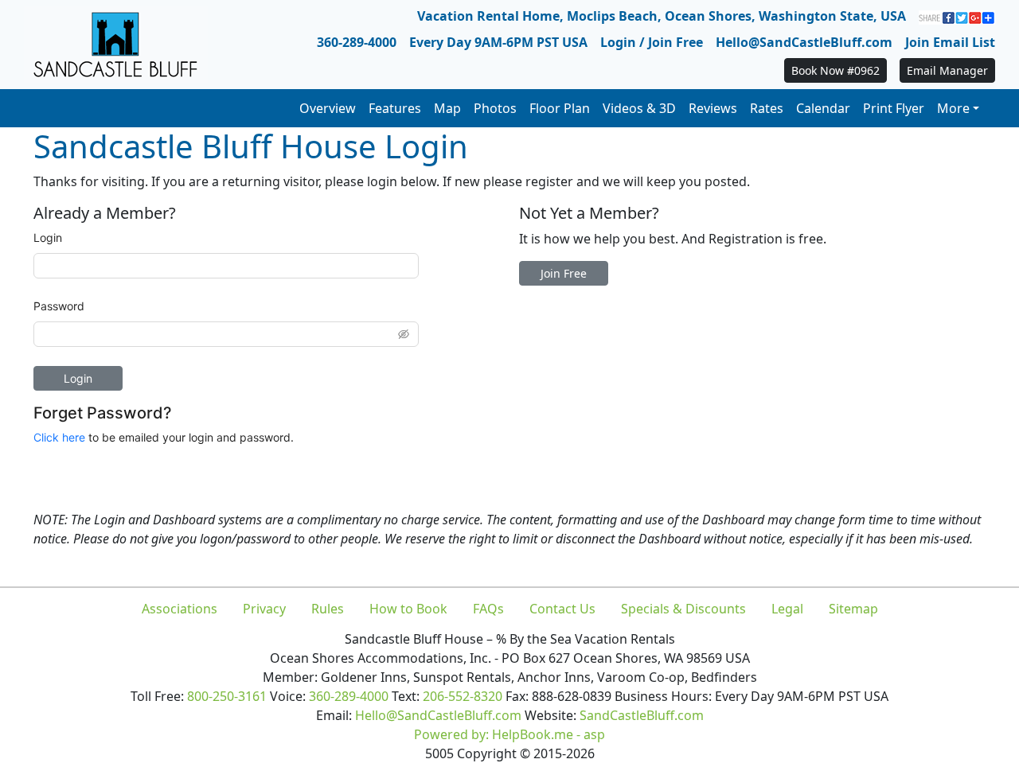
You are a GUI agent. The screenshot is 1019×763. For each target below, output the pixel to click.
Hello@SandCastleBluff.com (804, 42)
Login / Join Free (651, 42)
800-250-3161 (227, 696)
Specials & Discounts (683, 608)
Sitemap (853, 608)
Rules (327, 608)
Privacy (264, 608)
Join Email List (950, 42)
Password (58, 306)
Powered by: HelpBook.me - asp (509, 734)
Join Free (564, 273)
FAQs (488, 608)
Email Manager (947, 70)
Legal (787, 608)
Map (447, 108)
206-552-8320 (462, 696)
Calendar (823, 108)
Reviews (713, 108)
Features (395, 108)
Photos (495, 108)
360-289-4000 (356, 42)
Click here (59, 437)
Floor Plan (559, 108)
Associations (179, 608)
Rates (766, 108)
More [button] (953, 108)
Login (47, 237)
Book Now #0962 (835, 70)
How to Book (408, 608)
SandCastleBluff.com (642, 715)
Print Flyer (893, 108)
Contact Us (562, 608)
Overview (327, 108)
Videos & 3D (639, 108)
